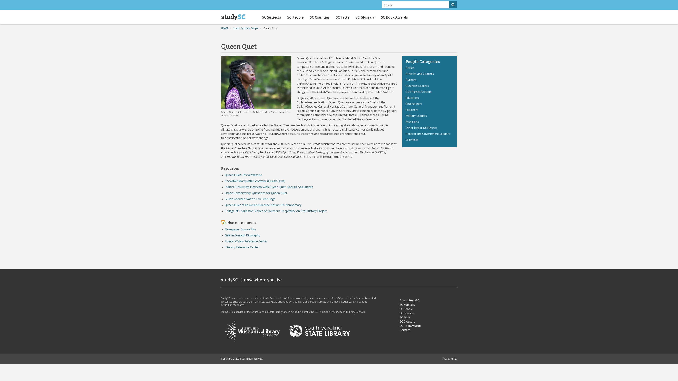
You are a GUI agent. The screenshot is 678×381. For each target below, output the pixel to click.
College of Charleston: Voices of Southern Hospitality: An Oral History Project (276, 211)
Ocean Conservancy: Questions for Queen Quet (256, 193)
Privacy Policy (449, 358)
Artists (410, 68)
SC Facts (342, 17)
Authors (411, 80)
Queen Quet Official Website (243, 175)
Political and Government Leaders (428, 134)
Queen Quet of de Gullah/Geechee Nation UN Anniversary (263, 205)
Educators (412, 98)
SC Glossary (365, 17)
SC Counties (319, 17)
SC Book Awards (394, 17)
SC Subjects (271, 17)
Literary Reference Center (242, 247)
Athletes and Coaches (420, 74)
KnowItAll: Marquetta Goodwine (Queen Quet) (255, 181)
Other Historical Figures (421, 128)
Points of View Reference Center (246, 241)
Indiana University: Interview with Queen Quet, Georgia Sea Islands (269, 187)
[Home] (234, 17)
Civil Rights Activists (419, 92)
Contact (405, 330)
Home (224, 28)
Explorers (412, 110)
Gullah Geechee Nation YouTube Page (250, 199)
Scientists (412, 140)
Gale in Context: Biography (242, 235)
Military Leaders (416, 116)
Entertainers (414, 104)
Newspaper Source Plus (240, 229)
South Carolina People (246, 28)
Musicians (412, 122)
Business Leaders (417, 86)
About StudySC (409, 300)
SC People (295, 17)
